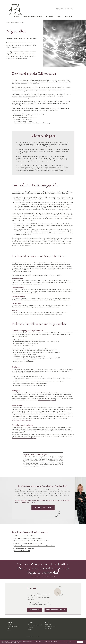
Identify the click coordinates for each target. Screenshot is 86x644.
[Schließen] (84, 642)
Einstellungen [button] (65, 641)
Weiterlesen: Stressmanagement (21, 420)
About (30, 630)
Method (30, 627)
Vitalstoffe (12, 22)
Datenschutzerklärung (14, 642)
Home (7, 22)
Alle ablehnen (72, 641)
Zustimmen (80, 641)
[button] (59, 17)
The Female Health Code (35, 625)
